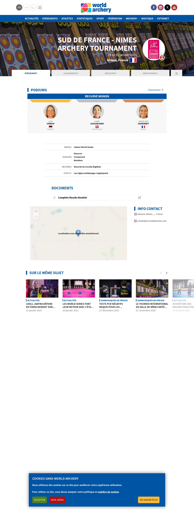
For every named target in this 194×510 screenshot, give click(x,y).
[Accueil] (96, 7)
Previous (31, 113)
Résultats (110, 73)
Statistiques (85, 18)
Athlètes (67, 18)
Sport (100, 18)
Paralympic (33, 7)
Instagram (161, 7)
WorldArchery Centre (40, 7)
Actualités (31, 18)
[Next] (166, 273)
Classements (70, 73)
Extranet (163, 18)
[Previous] (160, 273)
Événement (31, 73)
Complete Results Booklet (72, 197)
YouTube (174, 7)
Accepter (39, 499)
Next (163, 113)
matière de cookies (108, 491)
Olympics (26, 7)
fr (19, 7)
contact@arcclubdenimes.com (152, 220)
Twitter (167, 7)
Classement (154, 89)
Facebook (154, 7)
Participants (150, 73)
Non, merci (57, 499)
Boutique (147, 18)
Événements (50, 18)
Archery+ (132, 18)
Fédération (115, 18)
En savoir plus (149, 499)
